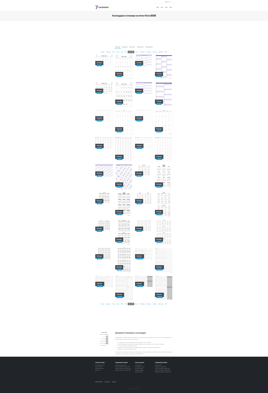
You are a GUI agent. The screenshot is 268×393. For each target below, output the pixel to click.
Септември (142, 52)
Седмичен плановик (99, 368)
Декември (161, 52)
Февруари (108, 52)
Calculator (107, 381)
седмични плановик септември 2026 (123, 368)
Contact (114, 381)
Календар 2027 (158, 365)
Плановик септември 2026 (120, 365)
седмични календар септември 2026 (162, 370)
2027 (162, 7)
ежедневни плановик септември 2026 (123, 370)
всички (117, 47)
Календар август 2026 (140, 366)
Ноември (155, 52)
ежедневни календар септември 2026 (163, 371)
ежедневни (149, 47)
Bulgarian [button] (169, 1)
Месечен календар (139, 368)
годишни (125, 47)
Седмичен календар (139, 370)
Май (122, 52)
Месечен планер (98, 366)
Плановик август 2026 (100, 365)
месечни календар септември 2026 (162, 368)
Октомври (148, 52)
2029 (171, 7)
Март (113, 52)
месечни (132, 47)
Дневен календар (138, 371)
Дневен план (98, 370)
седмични (140, 47)
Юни (126, 52)
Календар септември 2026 (160, 366)
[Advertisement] (134, 33)
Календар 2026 (138, 365)
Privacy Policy (98, 381)
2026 (157, 7)
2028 (166, 7)
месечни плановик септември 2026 (122, 366)
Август (136, 52)
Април (117, 52)
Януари (102, 52)
